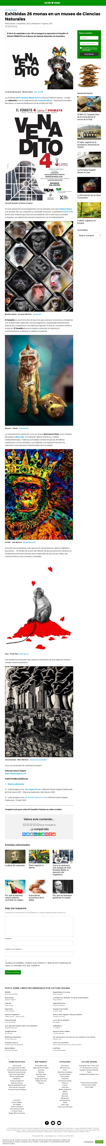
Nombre (8, 938)
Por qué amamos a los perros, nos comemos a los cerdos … (75, 1037)
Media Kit (16, 1078)
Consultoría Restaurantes (17, 1070)
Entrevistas (65, 1076)
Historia (65, 1083)
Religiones (65, 1098)
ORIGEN (7, 992)
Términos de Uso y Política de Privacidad (90, 49)
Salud (65, 1102)
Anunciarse (17, 1065)
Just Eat (41, 1070)
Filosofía (65, 1078)
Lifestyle (65, 1087)
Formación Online (65, 1081)
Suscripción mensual (17, 1087)
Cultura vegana (11, 10)
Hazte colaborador (17, 1076)
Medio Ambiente (65, 1089)
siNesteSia (19, 437)
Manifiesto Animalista (13, 1037)
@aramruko (37, 314)
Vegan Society (41, 1081)
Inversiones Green (17, 1109)
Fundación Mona (45, 100)
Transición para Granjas (17, 1089)
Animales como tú (11, 1042)
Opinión (65, 1094)
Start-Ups (65, 1105)
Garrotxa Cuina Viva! (17, 1074)
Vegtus (41, 1083)
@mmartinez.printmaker (38, 760)
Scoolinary (41, 1076)
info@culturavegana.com (89, 1074)
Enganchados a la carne (61, 992)
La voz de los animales (61, 1020)
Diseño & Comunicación (17, 1072)
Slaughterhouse (10, 1031)
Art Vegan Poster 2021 (17, 1068)
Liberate (8, 1003)
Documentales (65, 1074)
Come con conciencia (61, 1042)
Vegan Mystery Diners (17, 1113)
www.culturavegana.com (15, 773)
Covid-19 (66, 212)
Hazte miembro (17, 1106)
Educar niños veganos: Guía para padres (67, 1014)
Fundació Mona (65, 209)
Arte (65, 1070)
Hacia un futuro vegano (61, 1031)
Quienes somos (17, 1083)
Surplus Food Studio (60, 1009)
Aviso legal (89, 1087)
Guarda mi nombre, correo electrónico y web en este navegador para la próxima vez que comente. (38, 964)
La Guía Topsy (17, 1111)
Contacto (17, 1100)
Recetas (65, 1096)
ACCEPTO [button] (99, 1142)
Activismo (65, 1065)
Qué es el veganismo (12, 1014)
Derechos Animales (65, 1072)
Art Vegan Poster (33, 789)
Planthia (41, 1072)
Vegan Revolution (59, 1003)
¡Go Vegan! (17, 1104)
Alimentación (65, 1068)
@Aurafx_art (24, 654)
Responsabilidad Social (17, 1085)
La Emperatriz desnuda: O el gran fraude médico (70, 997)
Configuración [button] (89, 1142)
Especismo (9, 1009)
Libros (65, 1085)
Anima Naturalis (41, 1065)
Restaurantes (65, 1100)
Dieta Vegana (17, 1102)
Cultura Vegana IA (17, 1081)
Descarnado (9, 997)
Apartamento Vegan (41, 1068)
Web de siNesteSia (16, 784)
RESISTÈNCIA (10, 1048)
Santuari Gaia (41, 1074)
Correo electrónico (14, 949)
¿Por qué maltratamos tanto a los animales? (21, 1026)
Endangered (57, 1026)
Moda (65, 1091)
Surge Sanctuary (41, 1078)
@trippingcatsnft (29, 542)
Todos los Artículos (65, 1107)
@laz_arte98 (38, 92)
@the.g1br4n (23, 428)
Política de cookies (89, 1085)
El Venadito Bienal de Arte (30, 98)
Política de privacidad (89, 1083)
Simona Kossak (10, 1020)
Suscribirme (89, 54)
